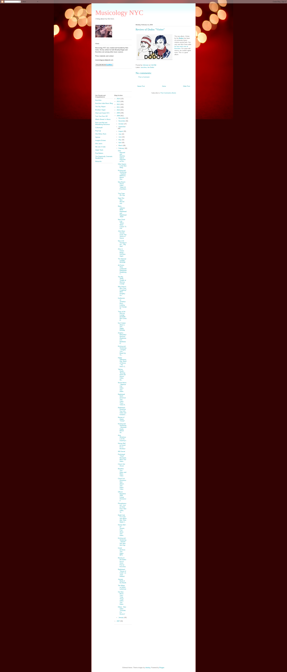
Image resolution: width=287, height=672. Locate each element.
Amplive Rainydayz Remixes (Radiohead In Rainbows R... (122, 338)
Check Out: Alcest (121, 465)
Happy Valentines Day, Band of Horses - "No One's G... (122, 362)
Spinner (97, 137)
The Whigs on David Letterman (122, 587)
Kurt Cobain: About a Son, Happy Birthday (122, 326)
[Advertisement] (105, 80)
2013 (118, 101)
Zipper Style (99, 150)
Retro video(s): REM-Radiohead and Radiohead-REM (122, 211)
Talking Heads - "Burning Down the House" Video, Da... (122, 374)
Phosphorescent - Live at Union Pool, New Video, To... (122, 508)
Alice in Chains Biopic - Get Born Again (121, 252)
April (120, 142)
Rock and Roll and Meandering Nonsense (102, 123)
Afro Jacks (98, 143)
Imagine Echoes (100, 140)
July (120, 134)
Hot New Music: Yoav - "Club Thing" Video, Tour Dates (121, 598)
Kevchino (98, 100)
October (121, 124)
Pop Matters (99, 153)
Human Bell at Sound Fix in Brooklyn (121, 446)
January (121, 617)
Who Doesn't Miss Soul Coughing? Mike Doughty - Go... (122, 291)
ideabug (147, 667)
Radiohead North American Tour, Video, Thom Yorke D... (122, 399)
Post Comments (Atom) (168, 93)
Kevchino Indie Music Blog (104, 103)
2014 (118, 98)
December (122, 118)
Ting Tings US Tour (121, 194)
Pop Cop (98, 131)
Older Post (186, 86)
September (122, 126)
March (120, 145)
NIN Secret (121, 451)
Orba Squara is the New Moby (122, 165)
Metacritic (98, 161)
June (120, 137)
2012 (118, 104)
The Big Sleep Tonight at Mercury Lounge (122, 280)
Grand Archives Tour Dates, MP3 (121, 551)
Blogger (161, 667)
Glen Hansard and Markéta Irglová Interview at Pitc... (121, 156)
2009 (118, 113)
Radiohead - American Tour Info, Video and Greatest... (122, 411)
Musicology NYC (119, 12)
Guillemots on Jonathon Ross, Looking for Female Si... (122, 303)
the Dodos (151, 67)
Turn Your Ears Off (101, 116)
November (122, 121)
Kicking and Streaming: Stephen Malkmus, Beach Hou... (122, 175)
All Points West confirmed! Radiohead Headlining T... (122, 269)
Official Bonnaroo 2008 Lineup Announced (122, 496)
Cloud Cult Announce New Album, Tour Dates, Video (122, 484)
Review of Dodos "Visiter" (121, 419)
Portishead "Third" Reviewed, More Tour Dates (122, 458)
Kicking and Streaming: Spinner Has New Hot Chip (122, 541)
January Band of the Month (122, 581)
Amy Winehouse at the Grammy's (122, 437)
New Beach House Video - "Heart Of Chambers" (122, 186)
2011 (118, 107)
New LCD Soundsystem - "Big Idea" (122, 243)
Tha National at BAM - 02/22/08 (122, 260)
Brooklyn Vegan (100, 110)
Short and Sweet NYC (102, 113)
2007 (118, 621)
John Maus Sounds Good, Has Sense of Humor (122, 234)
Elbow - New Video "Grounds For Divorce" (122, 610)
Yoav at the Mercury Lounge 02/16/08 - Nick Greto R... (122, 316)
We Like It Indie (100, 147)
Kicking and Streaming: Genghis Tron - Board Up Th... (122, 350)
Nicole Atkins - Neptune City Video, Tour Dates (122, 387)
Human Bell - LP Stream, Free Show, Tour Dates (122, 530)
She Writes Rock (100, 134)
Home (164, 86)
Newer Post (141, 86)
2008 (118, 116)
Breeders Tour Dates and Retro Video (122, 472)
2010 (118, 110)
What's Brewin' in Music (103, 119)
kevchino (144, 67)
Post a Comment (143, 77)
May (120, 140)
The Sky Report (100, 106)
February (121, 148)
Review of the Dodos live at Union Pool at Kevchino (122, 562)
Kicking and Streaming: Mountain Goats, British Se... (122, 428)
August (121, 131)
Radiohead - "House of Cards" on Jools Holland (122, 573)
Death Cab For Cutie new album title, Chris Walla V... (122, 518)
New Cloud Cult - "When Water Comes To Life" (122, 224)
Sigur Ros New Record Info (121, 200)
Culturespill (98, 127)
